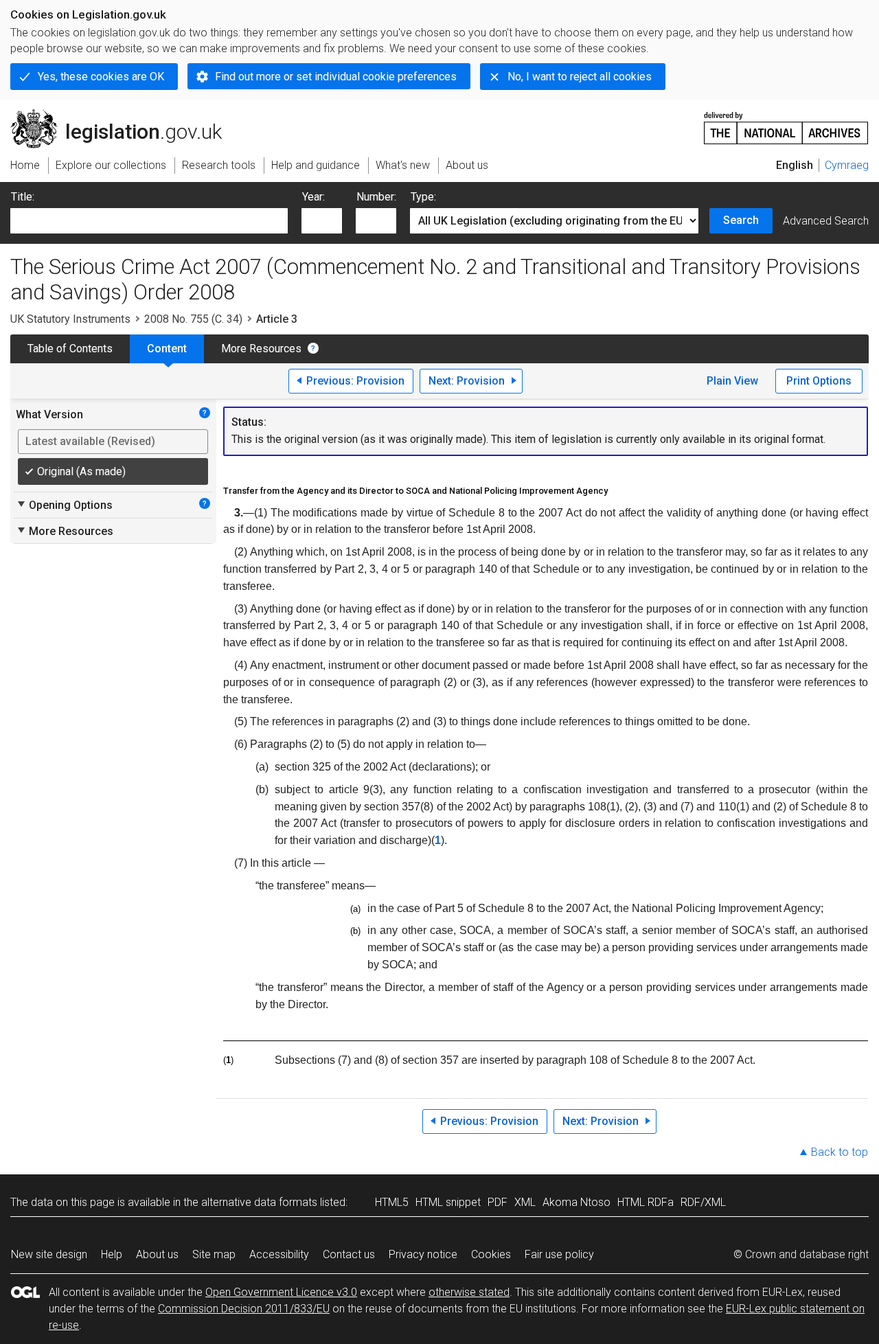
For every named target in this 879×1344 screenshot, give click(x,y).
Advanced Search (826, 220)
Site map (214, 1254)
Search (741, 220)
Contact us (349, 1254)
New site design (49, 1254)
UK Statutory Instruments (70, 319)
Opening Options (64, 505)
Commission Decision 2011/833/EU (244, 1308)
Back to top (839, 1152)
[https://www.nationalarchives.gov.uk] (786, 123)
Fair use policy (559, 1254)
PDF (497, 1202)
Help (111, 1254)
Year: (313, 196)
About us (157, 1254)
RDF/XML (703, 1202)
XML (525, 1202)
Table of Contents (70, 348)
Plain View (732, 380)
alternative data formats (259, 1202)
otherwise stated (469, 1292)
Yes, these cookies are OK (101, 76)
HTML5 (392, 1202)
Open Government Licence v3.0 (281, 1292)
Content (167, 348)
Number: (376, 196)
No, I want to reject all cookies (579, 76)
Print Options (819, 380)
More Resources (261, 348)
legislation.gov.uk (124, 114)
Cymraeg (847, 165)
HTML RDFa (645, 1202)
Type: (423, 196)
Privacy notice (423, 1254)
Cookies (491, 1254)
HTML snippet (448, 1202)
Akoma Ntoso (576, 1202)
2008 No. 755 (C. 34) (193, 319)
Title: (22, 196)
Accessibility (279, 1254)
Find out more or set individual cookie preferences (336, 76)
